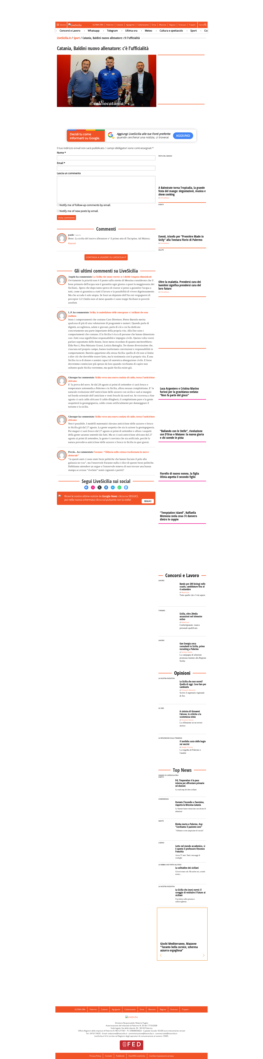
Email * (61, 163)
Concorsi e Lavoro (57, 30)
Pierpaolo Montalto (188, 690)
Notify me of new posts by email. (79, 211)
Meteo (136, 30)
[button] (161, 955)
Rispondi (72, 243)
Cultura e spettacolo (159, 30)
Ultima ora (119, 30)
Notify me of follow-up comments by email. (85, 205)
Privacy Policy (95, 1056)
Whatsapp (81, 30)
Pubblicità (120, 1056)
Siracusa (182, 24)
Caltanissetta (143, 24)
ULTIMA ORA (98, 24)
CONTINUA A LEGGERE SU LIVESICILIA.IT (106, 257)
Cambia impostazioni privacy (161, 1056)
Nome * (61, 152)
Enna (154, 24)
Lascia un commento (69, 173)
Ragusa (172, 24)
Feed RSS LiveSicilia (137, 1056)
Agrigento (130, 24)
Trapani (192, 24)
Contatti (108, 1056)
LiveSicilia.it (64, 38)
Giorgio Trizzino (187, 747)
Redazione (185, 592)
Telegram (100, 30)
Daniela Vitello (186, 652)
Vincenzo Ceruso (187, 720)
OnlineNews (164, 198)
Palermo (110, 24)
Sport (181, 30)
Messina (162, 24)
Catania (120, 24)
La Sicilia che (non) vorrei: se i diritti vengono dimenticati (122, 276)
